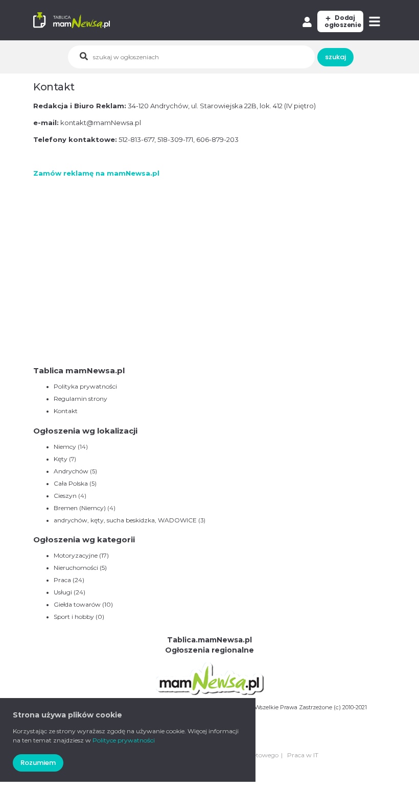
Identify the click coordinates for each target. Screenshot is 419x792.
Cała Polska (71, 483)
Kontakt (66, 411)
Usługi (69, 592)
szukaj (335, 57)
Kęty (60, 459)
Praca (69, 580)
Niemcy (65, 446)
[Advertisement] (209, 290)
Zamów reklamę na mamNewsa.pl (96, 173)
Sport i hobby (79, 616)
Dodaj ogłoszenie (342, 21)
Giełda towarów (83, 604)
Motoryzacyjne (81, 555)
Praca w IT (302, 755)
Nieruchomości (80, 567)
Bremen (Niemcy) (80, 508)
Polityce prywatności (123, 740)
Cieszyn (65, 495)
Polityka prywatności (85, 386)
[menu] (376, 21)
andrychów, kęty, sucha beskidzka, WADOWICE (125, 520)
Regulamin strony (80, 398)
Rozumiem (38, 762)
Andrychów (71, 471)
